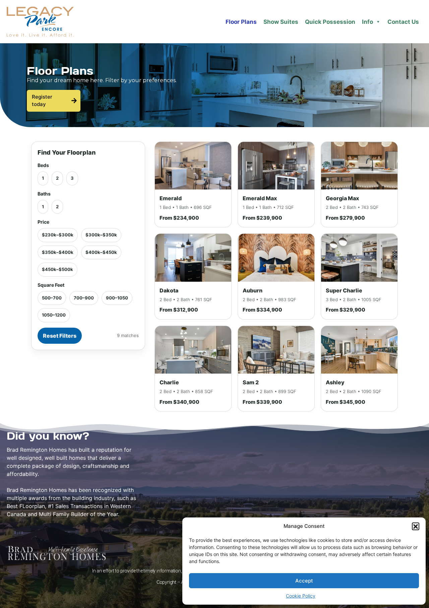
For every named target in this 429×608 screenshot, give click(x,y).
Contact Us (403, 21)
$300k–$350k (101, 234)
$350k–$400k (57, 252)
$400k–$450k (101, 252)
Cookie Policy (300, 596)
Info (367, 21)
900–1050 (117, 297)
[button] (415, 526)
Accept (304, 580)
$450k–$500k (57, 269)
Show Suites (280, 21)
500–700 (52, 297)
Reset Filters (59, 335)
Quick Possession (330, 21)
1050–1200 (54, 315)
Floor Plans (241, 21)
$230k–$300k (57, 234)
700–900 (84, 297)
